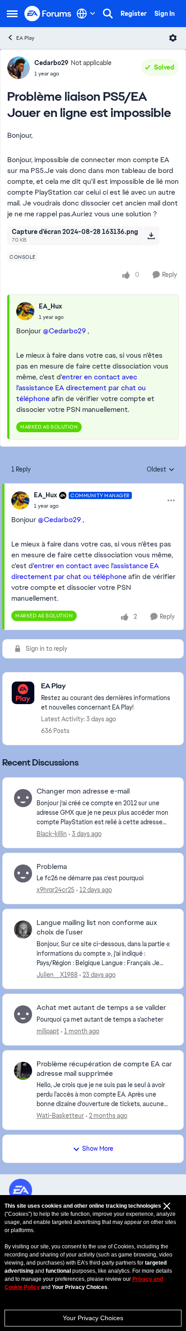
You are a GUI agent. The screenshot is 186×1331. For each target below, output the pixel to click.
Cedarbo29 (51, 63)
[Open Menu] (173, 38)
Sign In (164, 13)
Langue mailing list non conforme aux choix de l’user (97, 927)
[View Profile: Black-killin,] (23, 798)
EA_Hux (50, 306)
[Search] (107, 13)
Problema (52, 866)
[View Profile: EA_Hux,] (25, 311)
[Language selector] (86, 14)
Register (134, 13)
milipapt (48, 1031)
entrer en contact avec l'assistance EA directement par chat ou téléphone (81, 387)
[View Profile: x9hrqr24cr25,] (23, 873)
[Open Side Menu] (12, 13)
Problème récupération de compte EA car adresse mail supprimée (104, 1069)
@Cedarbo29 (64, 331)
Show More (97, 1148)
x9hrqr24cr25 (55, 890)
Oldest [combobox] (161, 469)
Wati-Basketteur (60, 1116)
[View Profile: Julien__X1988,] (23, 929)
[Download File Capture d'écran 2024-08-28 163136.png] (151, 235)
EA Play (25, 38)
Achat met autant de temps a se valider (101, 1007)
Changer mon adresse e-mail (83, 791)
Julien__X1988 (57, 975)
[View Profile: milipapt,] (23, 1014)
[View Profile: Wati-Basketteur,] (23, 1071)
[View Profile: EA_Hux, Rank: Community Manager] (20, 500)
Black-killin (52, 834)
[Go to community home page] (48, 14)
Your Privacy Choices (93, 1318)
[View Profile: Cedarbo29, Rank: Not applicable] (18, 67)
